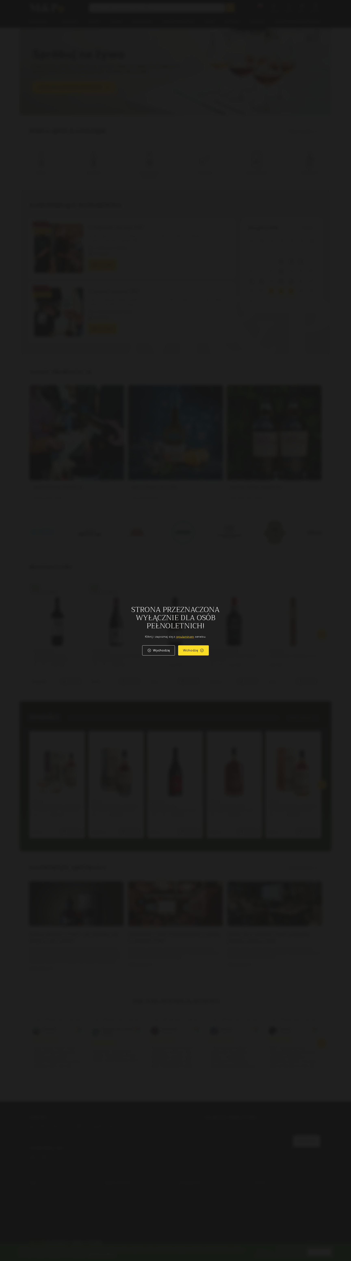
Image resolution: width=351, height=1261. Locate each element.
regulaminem (185, 636)
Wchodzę (190, 650)
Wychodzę (161, 650)
